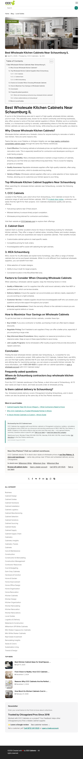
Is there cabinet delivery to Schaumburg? (25, 98)
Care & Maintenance (12, 551)
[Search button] (76, 8)
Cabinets (8, 547)
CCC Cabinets (32, 56)
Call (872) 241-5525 (57, 467)
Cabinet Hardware (12, 503)
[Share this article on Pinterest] (39, 479)
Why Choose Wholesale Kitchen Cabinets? (23, 67)
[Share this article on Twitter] (29, 479)
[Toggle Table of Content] (50, 61)
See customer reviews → (40, 725)
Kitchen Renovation (12, 609)
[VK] (36, 479)
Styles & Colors (10, 644)
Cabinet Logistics (11, 510)
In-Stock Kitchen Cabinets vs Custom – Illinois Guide (26, 415)
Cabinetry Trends (11, 544)
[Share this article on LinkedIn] (47, 479)
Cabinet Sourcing (11, 523)
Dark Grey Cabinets (12, 571)
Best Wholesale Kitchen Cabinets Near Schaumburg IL (26, 65)
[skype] (53, 479)
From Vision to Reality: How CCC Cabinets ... (32, 672)
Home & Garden (11, 578)
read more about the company (56, 432)
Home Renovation (12, 592)
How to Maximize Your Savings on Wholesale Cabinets (28, 86)
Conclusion (14, 89)
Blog (12, 13)
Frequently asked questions (19, 92)
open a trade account (50, 728)
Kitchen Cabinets (11, 596)
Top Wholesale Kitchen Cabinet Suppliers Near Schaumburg (29, 71)
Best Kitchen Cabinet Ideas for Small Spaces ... (33, 662)
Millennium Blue (53, 463)
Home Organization (12, 589)
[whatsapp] (50, 479)
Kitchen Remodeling (12, 606)
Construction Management (15, 561)
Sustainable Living (12, 647)
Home (7, 13)
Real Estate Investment (13, 637)
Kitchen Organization (13, 602)
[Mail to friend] (43, 479)
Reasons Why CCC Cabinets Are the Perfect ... (33, 681)
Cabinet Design (11, 496)
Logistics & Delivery (12, 620)
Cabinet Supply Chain (13, 534)
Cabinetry (8, 537)
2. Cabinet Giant (18, 76)
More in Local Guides (17, 101)
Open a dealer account (38, 467)
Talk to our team (40, 432)
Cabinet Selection (11, 517)
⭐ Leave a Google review (18, 725)
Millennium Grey (39, 463)
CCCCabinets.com (28, 221)
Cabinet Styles (10, 527)
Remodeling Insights (12, 640)
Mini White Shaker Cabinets (15, 633)
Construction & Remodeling (15, 558)
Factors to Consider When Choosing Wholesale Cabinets (28, 83)
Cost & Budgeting (11, 568)
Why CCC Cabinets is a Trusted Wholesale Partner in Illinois (29, 411)
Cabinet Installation (12, 506)
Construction (10, 554)
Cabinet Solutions (11, 520)
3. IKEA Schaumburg (20, 79)
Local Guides (20, 13)
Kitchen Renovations (12, 613)
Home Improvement (12, 582)
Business (8, 492)
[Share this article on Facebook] (32, 479)
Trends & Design (11, 650)
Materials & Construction (14, 623)
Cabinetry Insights (12, 541)
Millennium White (25, 463)
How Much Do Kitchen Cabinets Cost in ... (31, 691)
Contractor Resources (13, 565)
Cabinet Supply (11, 530)
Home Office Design (12, 585)
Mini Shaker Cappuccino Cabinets (18, 630)
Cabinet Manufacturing (13, 513)
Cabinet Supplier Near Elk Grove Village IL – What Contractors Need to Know (36, 407)
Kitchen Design (10, 599)
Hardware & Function (13, 575)
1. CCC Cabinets (18, 74)
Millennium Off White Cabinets (16, 626)
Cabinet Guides (11, 499)
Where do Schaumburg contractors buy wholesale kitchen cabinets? (33, 95)
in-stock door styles (55, 199)
